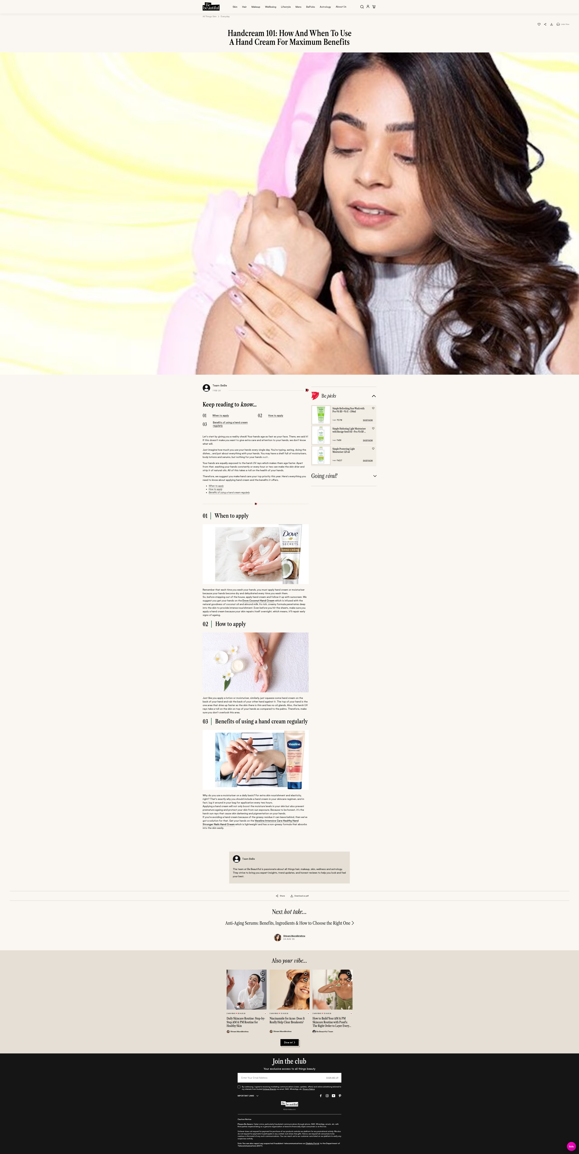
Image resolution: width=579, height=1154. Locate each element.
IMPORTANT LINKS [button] (246, 1096)
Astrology (325, 6)
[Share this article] (277, 896)
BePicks (310, 6)
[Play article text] (558, 24)
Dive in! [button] (288, 1042)
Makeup (256, 6)
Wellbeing (270, 6)
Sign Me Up (332, 1077)
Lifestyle (286, 6)
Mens (298, 6)
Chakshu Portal (312, 1143)
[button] (545, 24)
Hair (244, 6)
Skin (235, 6)
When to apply (220, 415)
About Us (341, 6)
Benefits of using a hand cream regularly (230, 424)
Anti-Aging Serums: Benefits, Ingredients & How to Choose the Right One (287, 923)
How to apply (275, 415)
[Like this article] (539, 24)
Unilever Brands (269, 1089)
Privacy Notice (309, 1089)
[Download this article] (551, 24)
